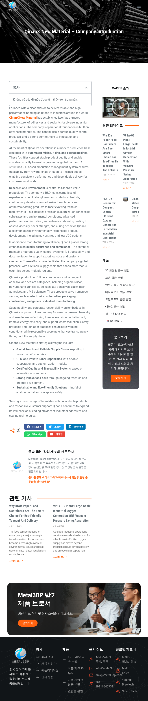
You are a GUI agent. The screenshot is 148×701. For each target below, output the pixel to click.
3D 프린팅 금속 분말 (117, 270)
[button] (86, 87)
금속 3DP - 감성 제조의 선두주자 (51, 451)
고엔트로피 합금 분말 (118, 299)
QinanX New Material (23, 117)
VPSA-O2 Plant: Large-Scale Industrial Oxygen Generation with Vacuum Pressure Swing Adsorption (130, 157)
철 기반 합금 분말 (115, 313)
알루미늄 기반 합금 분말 (119, 285)
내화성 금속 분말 (115, 306)
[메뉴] (139, 6)
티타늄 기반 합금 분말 (118, 292)
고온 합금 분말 (114, 277)
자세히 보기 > (16, 560)
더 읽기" (106, 179)
